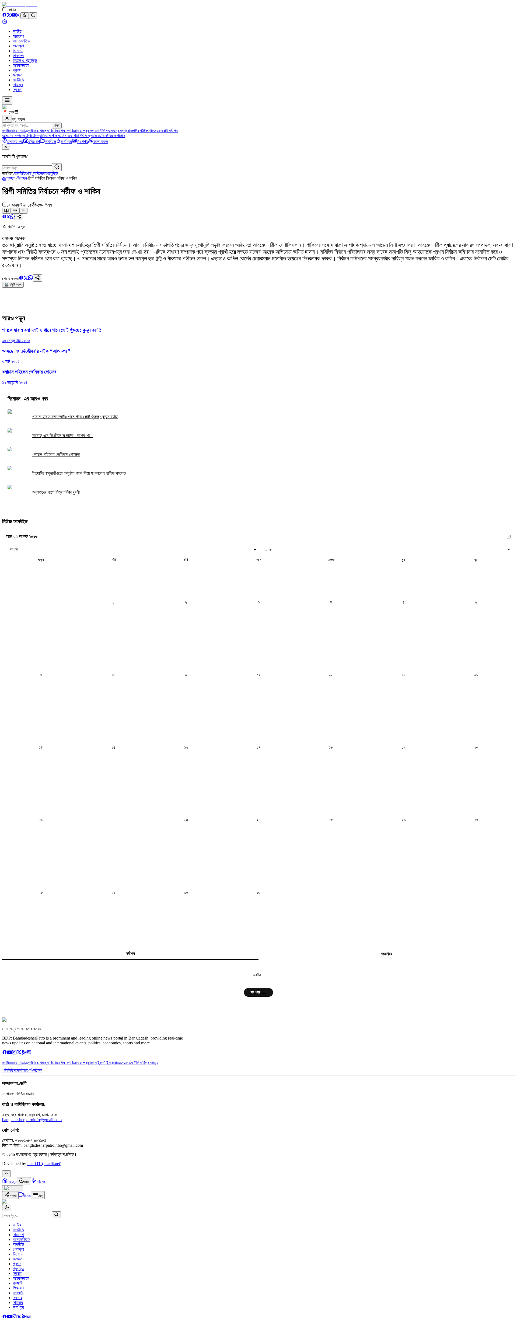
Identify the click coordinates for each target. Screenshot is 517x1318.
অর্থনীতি (18, 80)
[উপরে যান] (6, 1173)
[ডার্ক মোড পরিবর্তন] (6, 1207)
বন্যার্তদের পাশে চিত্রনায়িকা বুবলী (56, 492)
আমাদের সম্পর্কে (13, 135)
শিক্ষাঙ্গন (18, 55)
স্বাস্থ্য (17, 89)
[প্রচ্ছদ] (4, 22)
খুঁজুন (57, 125)
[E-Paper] (28, 1053)
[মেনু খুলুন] (7, 100)
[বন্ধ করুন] (7, 119)
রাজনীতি (19, 173)
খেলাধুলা (18, 46)
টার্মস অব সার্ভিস (70, 135)
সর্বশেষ (173, 130)
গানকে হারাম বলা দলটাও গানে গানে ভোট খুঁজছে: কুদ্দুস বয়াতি (75, 416)
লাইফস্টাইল (21, 65)
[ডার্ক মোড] (24, 15)
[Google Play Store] (24, 1053)
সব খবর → (258, 992)
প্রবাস (17, 70)
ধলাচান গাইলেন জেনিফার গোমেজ (56, 454)
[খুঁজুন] (57, 167)
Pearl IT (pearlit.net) (44, 1163)
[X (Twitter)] (9, 15)
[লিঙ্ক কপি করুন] (37, 278)
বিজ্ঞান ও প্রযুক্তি (25, 60)
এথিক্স (32, 1070)
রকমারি (17, 1283)
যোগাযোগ (30, 135)
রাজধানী (163, 130)
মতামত (17, 75)
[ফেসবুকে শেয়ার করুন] (4, 217)
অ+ (15, 210)
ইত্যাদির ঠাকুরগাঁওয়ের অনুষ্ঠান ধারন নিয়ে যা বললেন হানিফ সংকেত (79, 473)
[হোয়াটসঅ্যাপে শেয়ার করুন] (12, 217)
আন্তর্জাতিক (21, 41)
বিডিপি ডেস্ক (16, 226)
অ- (23, 210)
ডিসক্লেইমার (90, 135)
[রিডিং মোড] (6, 211)
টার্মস (39, 1070)
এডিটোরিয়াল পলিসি (112, 135)
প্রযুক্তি (52, 173)
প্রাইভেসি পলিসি (48, 135)
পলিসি (6, 1070)
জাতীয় (17, 31)
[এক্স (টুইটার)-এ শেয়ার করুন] (8, 217)
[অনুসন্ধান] (56, 1214)
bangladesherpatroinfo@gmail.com (32, 1119)
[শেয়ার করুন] (19, 217)
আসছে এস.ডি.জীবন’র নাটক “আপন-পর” (62, 435)
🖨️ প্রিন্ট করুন (13, 285)
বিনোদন (18, 50)
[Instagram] (18, 15)
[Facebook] (4, 15)
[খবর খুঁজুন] (33, 15)
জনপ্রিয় (386, 953)
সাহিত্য (18, 84)
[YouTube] (13, 15)
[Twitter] (19, 1053)
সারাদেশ (18, 36)
